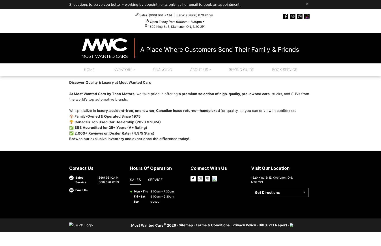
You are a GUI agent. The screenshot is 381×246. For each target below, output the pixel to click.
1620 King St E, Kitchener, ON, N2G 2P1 (176, 26)
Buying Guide (241, 69)
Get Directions (267, 192)
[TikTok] (307, 16)
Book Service (284, 69)
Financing (162, 69)
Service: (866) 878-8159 (195, 15)
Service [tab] (155, 180)
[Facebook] (285, 16)
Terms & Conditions (213, 225)
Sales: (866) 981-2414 (155, 15)
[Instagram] (300, 16)
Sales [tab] (135, 180)
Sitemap (186, 225)
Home (89, 69)
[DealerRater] (292, 16)
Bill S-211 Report (273, 225)
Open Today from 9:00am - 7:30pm (176, 22)
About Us (199, 69)
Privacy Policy (244, 225)
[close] (307, 4)
